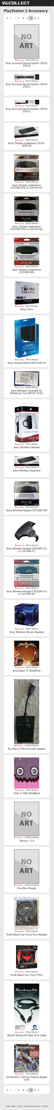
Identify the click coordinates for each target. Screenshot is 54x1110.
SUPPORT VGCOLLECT (32, 1106)
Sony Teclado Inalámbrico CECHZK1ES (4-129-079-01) (27, 186)
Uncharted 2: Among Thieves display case (26, 1078)
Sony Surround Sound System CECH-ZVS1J (27, 85)
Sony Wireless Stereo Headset (27, 632)
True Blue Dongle (26, 888)
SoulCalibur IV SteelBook (27, 670)
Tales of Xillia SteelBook (26, 793)
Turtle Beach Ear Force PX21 (26, 975)
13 (35, 18)
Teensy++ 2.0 (26, 840)
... (15, 18)
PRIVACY (45, 1106)
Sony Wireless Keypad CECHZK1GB (26, 510)
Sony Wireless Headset (27, 447)
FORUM (20, 1106)
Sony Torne (26, 309)
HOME (8, 1106)
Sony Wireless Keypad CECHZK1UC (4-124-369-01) (26, 550)
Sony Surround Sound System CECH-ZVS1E (27, 64)
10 (23, 18)
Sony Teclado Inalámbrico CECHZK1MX (26, 271)
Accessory (20, 60)
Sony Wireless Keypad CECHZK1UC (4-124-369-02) (26, 592)
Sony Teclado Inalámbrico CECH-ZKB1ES (26, 144)
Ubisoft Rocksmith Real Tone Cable (26, 1035)
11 (27, 18)
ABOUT (13, 1106)
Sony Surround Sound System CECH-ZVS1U (27, 110)
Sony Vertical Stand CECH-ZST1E (27, 363)
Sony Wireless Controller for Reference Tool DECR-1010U (26, 392)
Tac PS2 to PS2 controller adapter (27, 748)
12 (31, 18)
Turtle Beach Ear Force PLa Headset (26, 934)
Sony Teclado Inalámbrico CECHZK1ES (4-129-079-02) (27, 228)
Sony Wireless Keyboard (26, 470)
